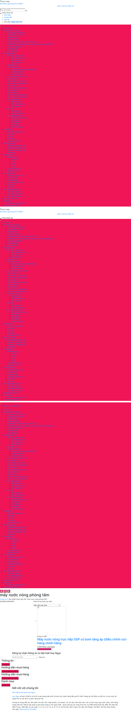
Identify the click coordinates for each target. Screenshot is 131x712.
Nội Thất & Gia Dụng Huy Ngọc (23, 692)
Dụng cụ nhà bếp (14, 141)
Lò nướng (11, 139)
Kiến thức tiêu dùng (11, 198)
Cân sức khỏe (13, 178)
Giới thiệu (7, 15)
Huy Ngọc (16, 696)
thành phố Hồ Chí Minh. (28, 709)
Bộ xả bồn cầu (17, 102)
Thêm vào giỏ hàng (44, 649)
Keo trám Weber (13, 192)
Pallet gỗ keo (12, 37)
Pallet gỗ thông (13, 39)
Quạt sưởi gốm (13, 171)
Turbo (14, 166)
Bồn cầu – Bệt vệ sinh (15, 56)
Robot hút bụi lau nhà (15, 175)
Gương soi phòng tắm (19, 118)
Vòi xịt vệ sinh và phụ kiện (17, 97)
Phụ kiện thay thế (14, 99)
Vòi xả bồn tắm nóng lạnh (17, 88)
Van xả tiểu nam (13, 90)
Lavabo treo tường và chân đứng (23, 69)
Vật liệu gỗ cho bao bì (16, 35)
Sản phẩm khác (9, 173)
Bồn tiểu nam (12, 65)
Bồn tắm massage (18, 113)
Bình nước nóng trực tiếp (17, 148)
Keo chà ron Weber (14, 196)
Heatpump (11, 152)
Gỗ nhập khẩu (13, 49)
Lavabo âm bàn (17, 74)
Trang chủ (7, 28)
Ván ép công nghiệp (15, 46)
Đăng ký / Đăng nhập (11, 406)
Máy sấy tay (16, 120)
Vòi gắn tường (13, 92)
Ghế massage (12, 180)
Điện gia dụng (9, 155)
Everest (14, 159)
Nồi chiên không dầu (15, 132)
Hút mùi (10, 136)
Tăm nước (11, 185)
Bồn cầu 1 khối (17, 60)
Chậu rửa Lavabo (14, 67)
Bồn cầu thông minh (19, 58)
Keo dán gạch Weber (15, 194)
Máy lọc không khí (14, 168)
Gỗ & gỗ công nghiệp (11, 30)
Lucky (14, 162)
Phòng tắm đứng (18, 127)
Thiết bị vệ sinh (9, 53)
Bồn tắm (11, 109)
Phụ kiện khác (17, 106)
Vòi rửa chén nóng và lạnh (17, 95)
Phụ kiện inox (16, 122)
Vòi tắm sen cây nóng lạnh (17, 83)
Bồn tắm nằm (16, 111)
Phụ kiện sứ (16, 125)
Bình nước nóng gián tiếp (17, 150)
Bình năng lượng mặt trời (17, 145)
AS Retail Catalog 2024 (16, 203)
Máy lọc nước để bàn (15, 182)
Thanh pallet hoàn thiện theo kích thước (22, 42)
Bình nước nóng (9, 143)
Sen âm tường (13, 86)
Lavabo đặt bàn (17, 72)
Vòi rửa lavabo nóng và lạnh (18, 76)
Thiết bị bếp (8, 129)
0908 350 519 (16, 22)
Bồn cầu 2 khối (17, 63)
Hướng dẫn (8, 17)
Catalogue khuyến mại (12, 205)
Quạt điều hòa (13, 157)
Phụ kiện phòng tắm (15, 116)
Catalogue (7, 201)
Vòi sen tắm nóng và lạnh (17, 81)
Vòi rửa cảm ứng (14, 79)
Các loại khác (13, 51)
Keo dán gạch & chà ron (12, 189)
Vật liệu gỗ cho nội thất (16, 33)
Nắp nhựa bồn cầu (18, 104)
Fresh (13, 164)
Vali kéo (10, 187)
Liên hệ (6, 20)
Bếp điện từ (12, 134)
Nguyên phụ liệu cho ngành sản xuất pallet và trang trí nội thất (30, 44)
